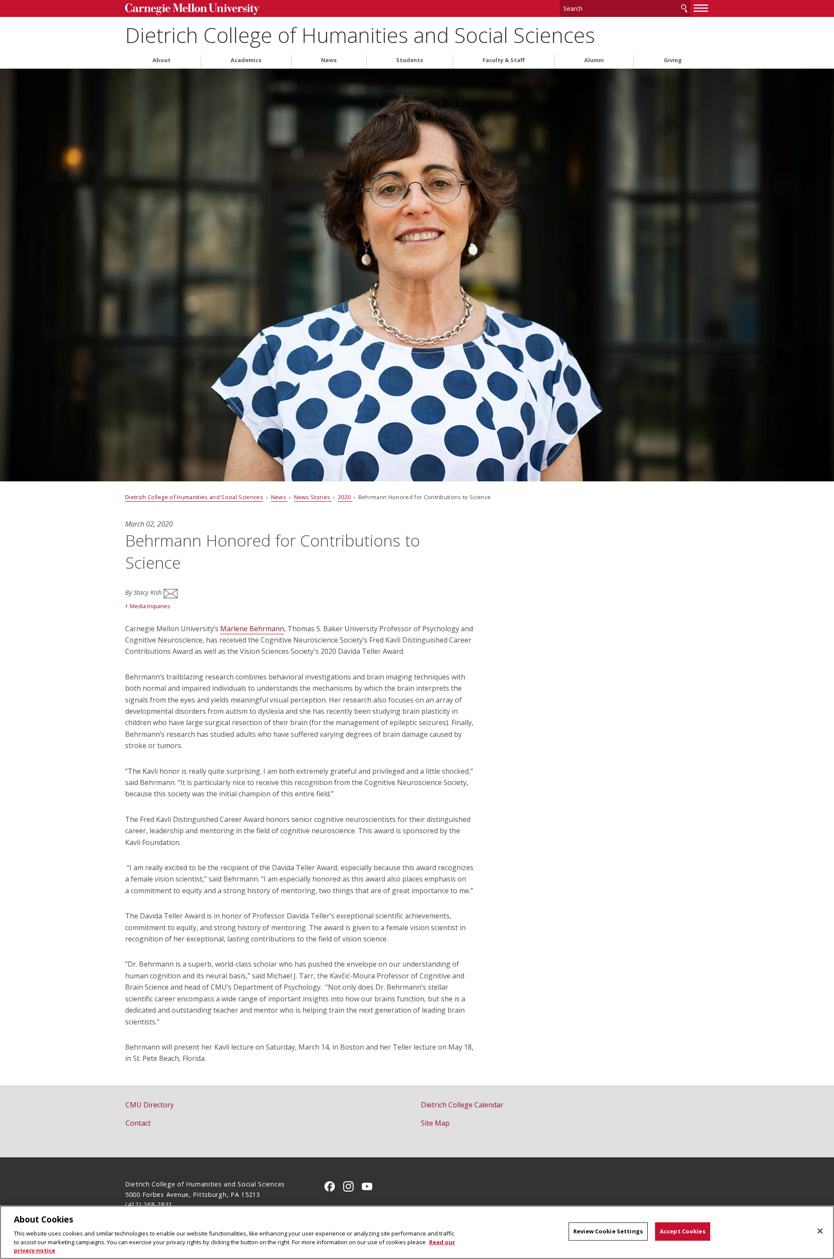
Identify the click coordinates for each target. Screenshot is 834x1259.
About (161, 60)
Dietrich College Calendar (462, 1105)
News (329, 60)
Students (409, 60)
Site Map (435, 1123)
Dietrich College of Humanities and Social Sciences (360, 35)
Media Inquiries (150, 606)
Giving (673, 60)
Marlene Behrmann (252, 628)
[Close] (820, 1231)
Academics (246, 60)
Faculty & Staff (504, 60)
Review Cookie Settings (608, 1231)
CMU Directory (150, 1105)
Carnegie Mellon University (192, 9)
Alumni (594, 60)
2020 (345, 497)
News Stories (313, 497)
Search (684, 8)
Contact (138, 1123)
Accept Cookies (682, 1231)
